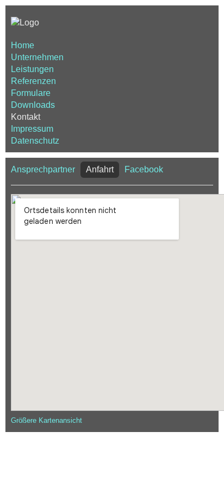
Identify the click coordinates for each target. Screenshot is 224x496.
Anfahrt (100, 169)
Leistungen (32, 69)
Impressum (32, 128)
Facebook (144, 169)
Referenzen (33, 81)
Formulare (31, 93)
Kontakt (25, 116)
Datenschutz (35, 140)
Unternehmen (37, 57)
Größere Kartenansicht (46, 420)
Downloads (33, 104)
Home (22, 45)
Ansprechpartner (43, 169)
